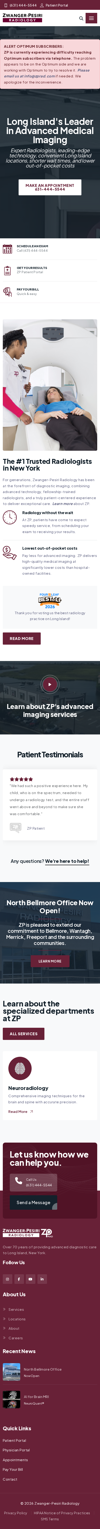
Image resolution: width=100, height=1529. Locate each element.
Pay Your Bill (13, 1469)
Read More (22, 638)
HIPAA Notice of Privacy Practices (62, 1513)
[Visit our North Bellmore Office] (11, 1372)
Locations (17, 1319)
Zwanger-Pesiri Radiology (57, 1503)
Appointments (15, 1459)
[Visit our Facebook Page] (19, 1279)
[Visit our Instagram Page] (7, 1279)
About (14, 1328)
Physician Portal (16, 1450)
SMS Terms (50, 1519)
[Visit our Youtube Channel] (30, 1279)
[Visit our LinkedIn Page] (42, 1279)
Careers (16, 1338)
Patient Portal (57, 5)
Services (16, 1309)
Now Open (31, 1376)
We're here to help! (67, 861)
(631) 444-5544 (23, 5)
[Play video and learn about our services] (50, 684)
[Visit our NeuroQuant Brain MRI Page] (11, 1399)
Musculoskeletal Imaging (39, 1088)
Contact (10, 1479)
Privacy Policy (15, 1513)
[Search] (81, 18)
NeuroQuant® (34, 1403)
